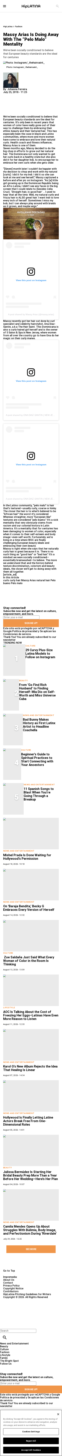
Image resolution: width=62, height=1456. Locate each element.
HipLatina (7, 26)
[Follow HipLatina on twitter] (12, 1366)
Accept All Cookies (31, 1450)
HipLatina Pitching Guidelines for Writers (27, 1294)
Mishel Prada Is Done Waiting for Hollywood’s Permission (27, 857)
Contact (8, 1282)
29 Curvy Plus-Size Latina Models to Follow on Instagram (40, 653)
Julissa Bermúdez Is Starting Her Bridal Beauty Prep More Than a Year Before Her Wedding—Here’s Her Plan (30, 1175)
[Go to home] (31, 1263)
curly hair (15, 580)
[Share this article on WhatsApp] (7, 95)
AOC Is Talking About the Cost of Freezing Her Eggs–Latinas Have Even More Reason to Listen (30, 1015)
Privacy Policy (11, 1285)
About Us (8, 1279)
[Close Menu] (3, 1325)
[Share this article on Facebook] (15, 95)
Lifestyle (9, 1008)
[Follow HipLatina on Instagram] (19, 1366)
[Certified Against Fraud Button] (14, 1300)
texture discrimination (16, 565)
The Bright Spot (9, 1360)
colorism (36, 565)
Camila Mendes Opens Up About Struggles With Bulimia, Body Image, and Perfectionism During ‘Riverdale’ (30, 1230)
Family (4, 1357)
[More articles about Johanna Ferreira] (10, 73)
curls (6, 580)
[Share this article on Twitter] (23, 95)
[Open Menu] (4, 6)
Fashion (18, 26)
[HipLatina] (31, 6)
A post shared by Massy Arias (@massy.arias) (31, 314)
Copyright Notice (13, 1288)
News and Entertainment (38, 715)
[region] (31, 1433)
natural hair (43, 580)
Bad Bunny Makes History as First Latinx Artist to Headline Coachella (39, 725)
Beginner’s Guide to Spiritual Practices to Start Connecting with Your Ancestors (37, 759)
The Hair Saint (26, 326)
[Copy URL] (10, 104)
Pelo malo (17, 583)
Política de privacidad (24, 631)
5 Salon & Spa (15, 332)
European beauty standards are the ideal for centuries (29, 121)
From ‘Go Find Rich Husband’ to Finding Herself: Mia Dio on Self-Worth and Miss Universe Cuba (37, 692)
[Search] (57, 6)
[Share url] (6, 111)
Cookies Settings (31, 1431)
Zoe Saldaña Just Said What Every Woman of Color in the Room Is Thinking (28, 960)
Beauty (23, 680)
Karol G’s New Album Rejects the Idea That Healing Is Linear (30, 1068)
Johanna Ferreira (17, 89)
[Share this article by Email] (30, 95)
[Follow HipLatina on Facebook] (4, 1366)
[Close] (58, 1414)
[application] (31, 223)
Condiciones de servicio (17, 634)
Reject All (31, 1441)
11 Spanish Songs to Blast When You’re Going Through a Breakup (39, 794)
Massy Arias (28, 580)
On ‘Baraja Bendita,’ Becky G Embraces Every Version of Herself (28, 908)
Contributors (11, 1291)
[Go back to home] (25, 1310)
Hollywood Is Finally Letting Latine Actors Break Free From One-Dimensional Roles (28, 1121)
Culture (30, 646)
